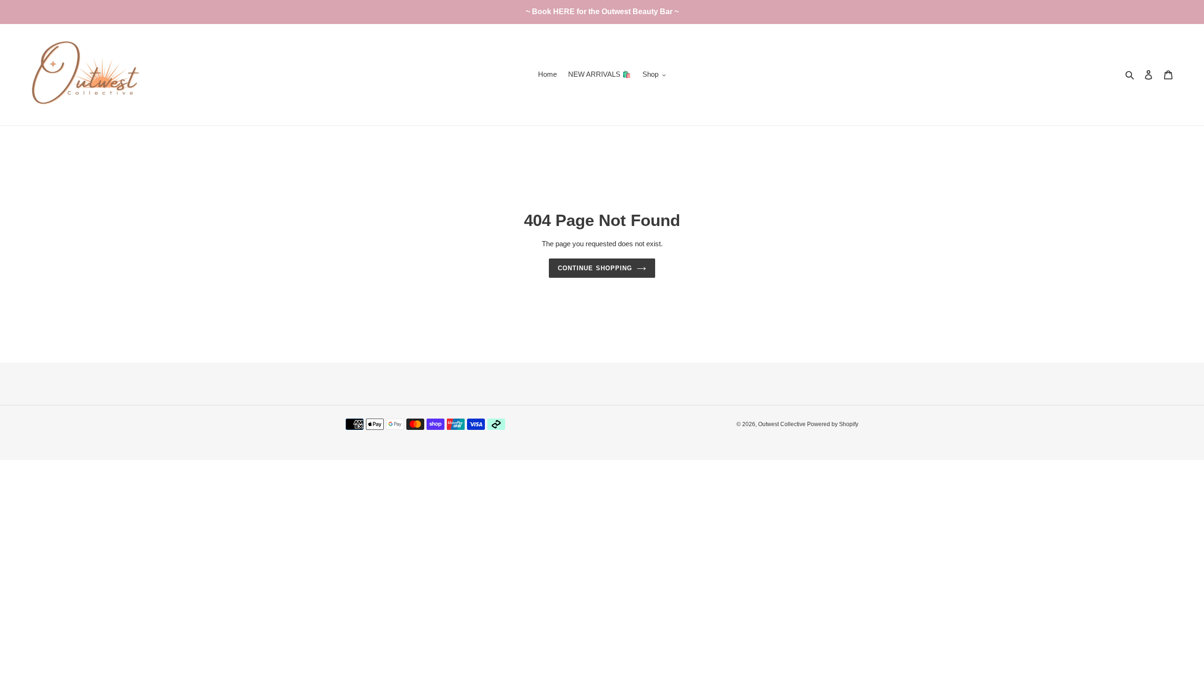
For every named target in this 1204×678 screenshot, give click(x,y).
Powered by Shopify (832, 424)
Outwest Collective (782, 424)
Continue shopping (595, 268)
